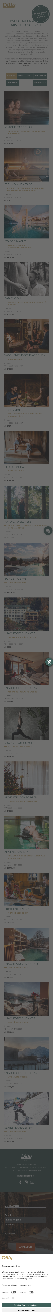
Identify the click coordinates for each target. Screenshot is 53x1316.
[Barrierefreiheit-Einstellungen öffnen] (49, 662)
